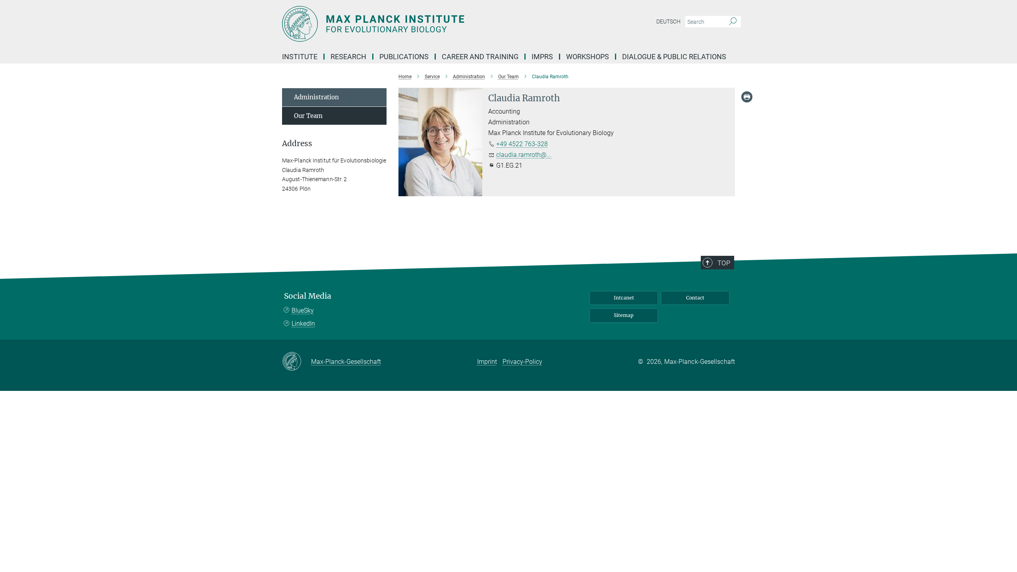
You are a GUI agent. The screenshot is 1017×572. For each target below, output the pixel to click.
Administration (316, 97)
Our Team (308, 116)
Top (723, 263)
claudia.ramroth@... (523, 154)
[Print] (747, 97)
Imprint (487, 361)
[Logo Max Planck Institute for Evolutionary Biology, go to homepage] (431, 24)
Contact (695, 298)
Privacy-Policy (522, 361)
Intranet (624, 298)
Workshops (587, 57)
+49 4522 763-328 (522, 144)
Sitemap (624, 315)
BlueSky (303, 310)
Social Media (307, 296)
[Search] (733, 21)
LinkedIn (303, 323)
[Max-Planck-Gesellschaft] (296, 361)
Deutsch (668, 21)
